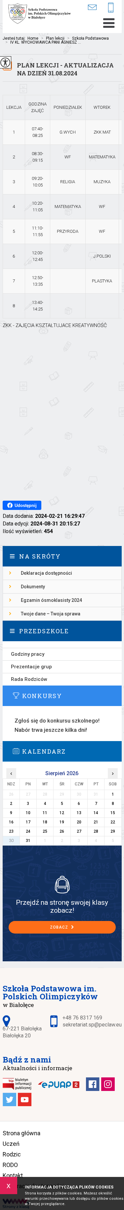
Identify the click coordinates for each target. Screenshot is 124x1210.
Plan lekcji (52, 38)
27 (79, 831)
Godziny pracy (27, 654)
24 (28, 831)
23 (11, 831)
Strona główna (21, 1133)
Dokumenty (33, 586)
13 (79, 813)
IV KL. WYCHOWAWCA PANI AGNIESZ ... (43, 42)
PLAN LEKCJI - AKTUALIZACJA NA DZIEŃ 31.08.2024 (65, 69)
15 (112, 813)
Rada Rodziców (29, 679)
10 (28, 813)
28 (96, 831)
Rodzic (12, 1154)
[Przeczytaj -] (62, 644)
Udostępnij (26, 505)
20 (79, 822)
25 (45, 831)
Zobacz (59, 927)
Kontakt (13, 1175)
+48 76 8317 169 (113, 8)
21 (96, 822)
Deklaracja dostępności (46, 573)
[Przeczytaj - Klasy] (62, 884)
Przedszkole (44, 631)
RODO (10, 1164)
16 (11, 822)
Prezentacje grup (31, 667)
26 (62, 831)
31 (28, 840)
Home (32, 38)
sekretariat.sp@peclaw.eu (96, 7)
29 (112, 831)
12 (62, 813)
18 (45, 822)
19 (62, 822)
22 (112, 822)
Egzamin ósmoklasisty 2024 (51, 600)
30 (11, 840)
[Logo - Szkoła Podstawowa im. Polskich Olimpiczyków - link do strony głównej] (41, 14)
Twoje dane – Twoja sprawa (50, 613)
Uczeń (11, 1143)
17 (28, 822)
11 (45, 813)
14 (96, 813)
